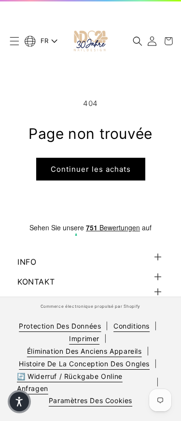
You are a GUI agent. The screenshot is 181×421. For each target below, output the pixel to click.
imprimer (84, 338)
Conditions (131, 326)
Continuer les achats (91, 169)
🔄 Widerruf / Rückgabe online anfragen (70, 382)
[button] (14, 41)
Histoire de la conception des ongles (84, 364)
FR (45, 41)
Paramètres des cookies (90, 400)
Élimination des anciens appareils (84, 351)
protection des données (60, 326)
